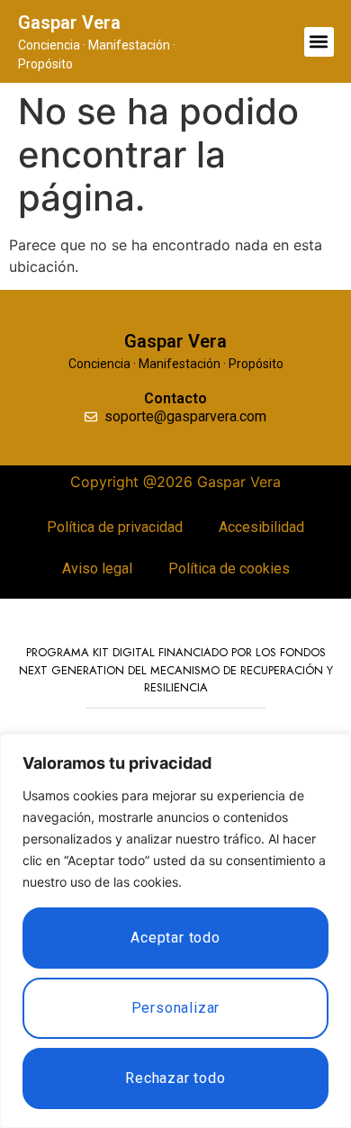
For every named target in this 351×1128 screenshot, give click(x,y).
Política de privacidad (115, 527)
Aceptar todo (175, 937)
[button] (319, 42)
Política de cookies (229, 568)
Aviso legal (97, 568)
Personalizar (175, 1007)
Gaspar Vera (69, 22)
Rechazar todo (175, 1078)
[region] (175, 931)
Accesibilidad (261, 527)
